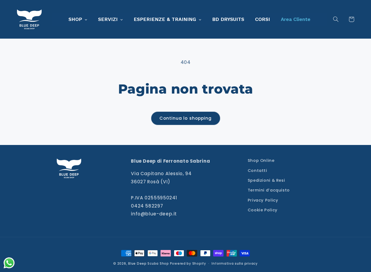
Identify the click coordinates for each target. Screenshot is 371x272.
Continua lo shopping (185, 118)
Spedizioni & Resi (266, 180)
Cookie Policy (263, 210)
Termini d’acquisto (269, 190)
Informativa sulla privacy (234, 263)
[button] (339, 19)
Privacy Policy (263, 200)
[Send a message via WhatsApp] (9, 262)
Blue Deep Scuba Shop (148, 263)
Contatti (257, 170)
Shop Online (261, 160)
